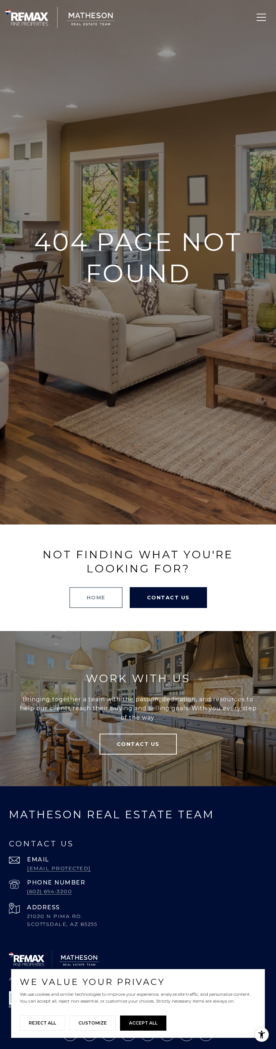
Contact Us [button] (168, 597)
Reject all (42, 1023)
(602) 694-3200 (49, 891)
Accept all (143, 1023)
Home (96, 597)
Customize (92, 1023)
